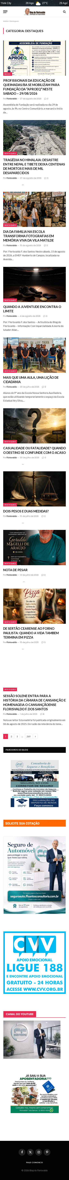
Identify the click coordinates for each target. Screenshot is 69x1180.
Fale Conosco (34, 1162)
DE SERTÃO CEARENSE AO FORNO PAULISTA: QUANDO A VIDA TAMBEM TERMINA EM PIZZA (31, 633)
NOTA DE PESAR (15, 570)
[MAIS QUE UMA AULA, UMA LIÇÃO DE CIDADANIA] (34, 355)
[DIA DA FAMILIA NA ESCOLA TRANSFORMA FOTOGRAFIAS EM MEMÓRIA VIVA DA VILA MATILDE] (34, 209)
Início (5, 21)
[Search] (64, 11)
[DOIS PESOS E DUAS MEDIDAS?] (34, 488)
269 (28, 736)
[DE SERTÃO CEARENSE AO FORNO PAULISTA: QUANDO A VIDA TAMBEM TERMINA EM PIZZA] (34, 606)
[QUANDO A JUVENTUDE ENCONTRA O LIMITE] (34, 284)
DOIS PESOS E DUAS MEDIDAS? (26, 511)
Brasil (7, 74)
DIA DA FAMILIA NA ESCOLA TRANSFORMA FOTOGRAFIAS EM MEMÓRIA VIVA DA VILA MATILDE (28, 236)
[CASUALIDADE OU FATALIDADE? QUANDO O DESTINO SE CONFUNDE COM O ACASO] (34, 425)
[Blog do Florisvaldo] (34, 11)
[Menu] (5, 11)
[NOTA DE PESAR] (34, 547)
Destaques (10, 153)
